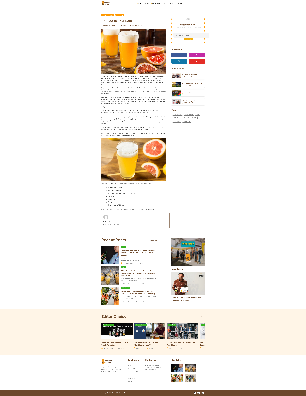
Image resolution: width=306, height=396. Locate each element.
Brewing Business (140, 325)
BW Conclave (131, 368)
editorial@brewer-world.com (152, 365)
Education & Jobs (107, 15)
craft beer (176, 117)
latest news (187, 121)
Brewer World (177, 114)
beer (198, 114)
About (140, 3)
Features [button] (146, 3)
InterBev (179, 3)
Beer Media (177, 121)
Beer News (186, 117)
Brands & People (107, 325)
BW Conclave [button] (156, 3)
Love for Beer (119, 15)
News (123, 247)
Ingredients (171, 325)
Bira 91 (194, 117)
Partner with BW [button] (169, 3)
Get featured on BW (133, 371)
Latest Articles (189, 114)
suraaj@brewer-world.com (152, 369)
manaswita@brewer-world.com (153, 367)
